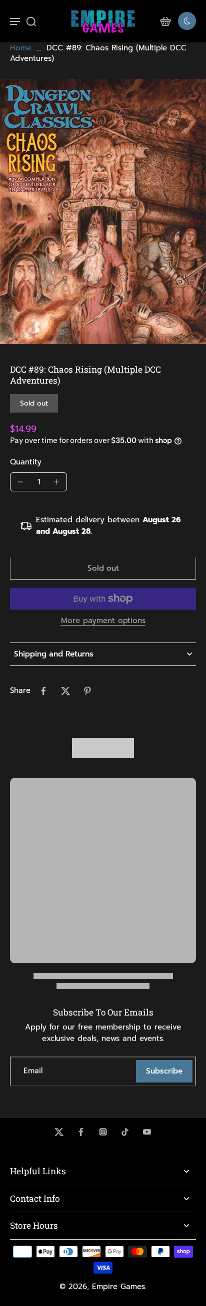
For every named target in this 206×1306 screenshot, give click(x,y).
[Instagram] (103, 1132)
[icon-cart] (165, 21)
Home (21, 47)
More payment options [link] (103, 621)
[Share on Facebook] (43, 691)
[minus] (20, 481)
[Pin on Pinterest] (87, 691)
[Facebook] (81, 1132)
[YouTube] (147, 1132)
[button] (103, 568)
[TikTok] (125, 1132)
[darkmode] (187, 21)
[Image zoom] (103, 212)
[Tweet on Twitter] (65, 691)
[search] (31, 21)
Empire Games (118, 1286)
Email (33, 1071)
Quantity (26, 461)
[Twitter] (59, 1132)
